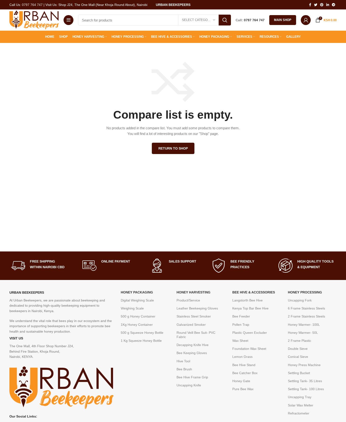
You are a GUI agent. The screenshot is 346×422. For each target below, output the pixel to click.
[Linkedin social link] (327, 5)
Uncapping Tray (299, 397)
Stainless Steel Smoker (194, 316)
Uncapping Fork (300, 300)
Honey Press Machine (304, 365)
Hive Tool (183, 361)
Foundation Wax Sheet (249, 349)
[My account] (305, 20)
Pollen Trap (240, 324)
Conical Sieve (298, 357)
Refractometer (298, 413)
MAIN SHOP (282, 20)
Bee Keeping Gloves (192, 353)
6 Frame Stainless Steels (306, 308)
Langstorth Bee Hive (247, 300)
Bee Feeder (241, 316)
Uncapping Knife (189, 385)
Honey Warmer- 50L (303, 332)
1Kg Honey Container (137, 324)
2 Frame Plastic (299, 341)
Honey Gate (241, 381)
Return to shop (173, 148)
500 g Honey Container (138, 316)
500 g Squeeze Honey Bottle (142, 332)
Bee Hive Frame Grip (192, 377)
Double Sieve (298, 349)
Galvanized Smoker (191, 324)
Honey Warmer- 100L (304, 324)
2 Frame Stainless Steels (306, 316)
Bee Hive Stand (243, 365)
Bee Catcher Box (244, 373)
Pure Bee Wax (242, 389)
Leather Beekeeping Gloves (197, 308)
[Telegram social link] (333, 5)
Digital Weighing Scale (137, 300)
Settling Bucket (299, 373)
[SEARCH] (225, 20)
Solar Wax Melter (300, 405)
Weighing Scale (132, 308)
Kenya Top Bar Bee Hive (250, 308)
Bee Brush (184, 369)
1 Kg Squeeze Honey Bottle (141, 341)
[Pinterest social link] (322, 5)
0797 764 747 (32, 5)
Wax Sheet (240, 341)
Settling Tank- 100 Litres (306, 389)
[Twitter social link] (316, 5)
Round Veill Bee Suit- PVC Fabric (196, 335)
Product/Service (188, 300)
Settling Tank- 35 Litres (305, 381)
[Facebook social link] (310, 5)
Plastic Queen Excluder (249, 332)
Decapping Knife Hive (193, 345)
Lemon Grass (242, 357)
